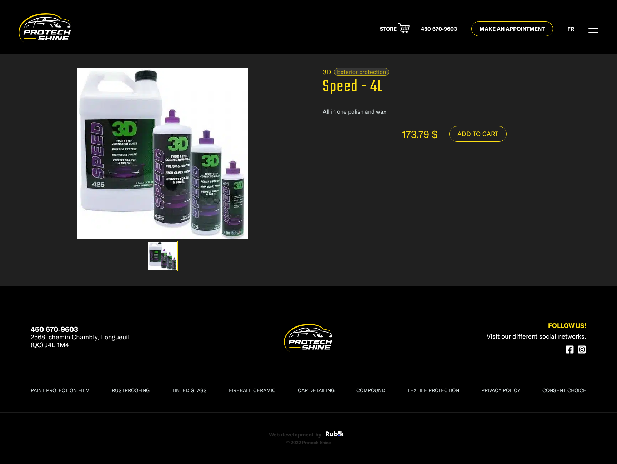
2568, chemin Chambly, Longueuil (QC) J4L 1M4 (80, 341)
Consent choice (564, 390)
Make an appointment (512, 28)
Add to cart (477, 134)
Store (388, 28)
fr (570, 28)
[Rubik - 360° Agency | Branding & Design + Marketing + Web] (334, 434)
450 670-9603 (439, 28)
